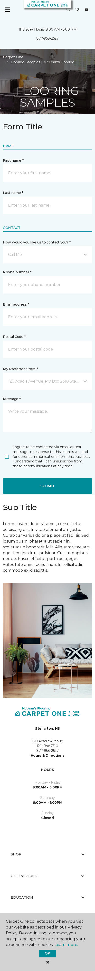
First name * (13, 160)
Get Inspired (24, 876)
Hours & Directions (48, 755)
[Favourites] (77, 9)
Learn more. (66, 944)
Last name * (13, 192)
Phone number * (17, 272)
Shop (16, 854)
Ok (47, 953)
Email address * (16, 304)
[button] (68, 9)
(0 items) (86, 9)
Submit (47, 486)
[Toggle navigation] (7, 10)
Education (22, 897)
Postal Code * (14, 336)
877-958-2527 (47, 38)
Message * (11, 399)
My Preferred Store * (20, 369)
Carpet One (13, 57)
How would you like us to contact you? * (37, 242)
